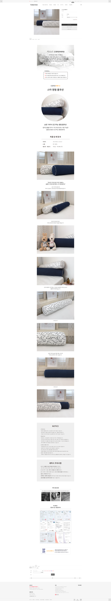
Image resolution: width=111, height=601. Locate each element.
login (70, 1)
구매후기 (36, 39)
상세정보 (30, 39)
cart (81, 1)
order (75, 1)
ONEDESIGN (67, 592)
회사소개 (30, 599)
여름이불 (50, 4)
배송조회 (51, 599)
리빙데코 (66, 4)
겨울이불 (54, 4)
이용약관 (33, 599)
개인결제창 (70, 4)
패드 (58, 4)
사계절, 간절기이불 (44, 4)
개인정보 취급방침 (42, 599)
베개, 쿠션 (61, 4)
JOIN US (73, 1)
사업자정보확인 (47, 599)
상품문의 (39, 39)
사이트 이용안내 (37, 599)
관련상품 (33, 39)
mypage (78, 1)
